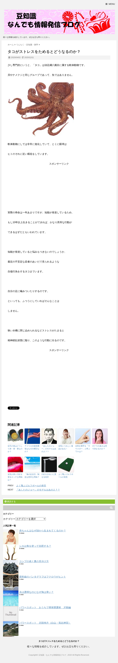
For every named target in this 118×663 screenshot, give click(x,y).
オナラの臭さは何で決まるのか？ (99, 447)
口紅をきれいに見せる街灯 (48, 475)
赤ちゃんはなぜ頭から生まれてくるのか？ (42, 530)
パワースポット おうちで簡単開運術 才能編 (45, 607)
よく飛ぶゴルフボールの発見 (65, 475)
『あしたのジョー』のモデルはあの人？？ (48, 449)
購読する (11, 501)
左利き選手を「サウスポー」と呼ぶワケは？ (82, 449)
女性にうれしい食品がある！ (65, 447)
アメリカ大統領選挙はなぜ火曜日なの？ (32, 449)
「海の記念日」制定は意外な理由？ (32, 475)
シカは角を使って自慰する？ (35, 546)
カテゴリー (9, 519)
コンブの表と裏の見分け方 (34, 561)
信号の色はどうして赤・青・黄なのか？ (15, 449)
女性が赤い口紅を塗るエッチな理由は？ (15, 477)
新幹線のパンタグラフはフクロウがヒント (42, 576)
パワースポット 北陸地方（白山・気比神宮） (45, 623)
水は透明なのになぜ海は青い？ (36, 592)
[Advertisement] (59, 188)
